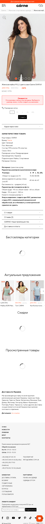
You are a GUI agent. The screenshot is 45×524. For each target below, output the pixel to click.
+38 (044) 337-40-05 (9, 457)
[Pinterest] (25, 518)
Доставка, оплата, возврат (9, 479)
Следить (22, 117)
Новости (6, 429)
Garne (3, 10)
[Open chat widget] (39, 518)
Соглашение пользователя (8, 493)
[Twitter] (19, 518)
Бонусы (5, 489)
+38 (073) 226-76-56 (8, 468)
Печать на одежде (30, 477)
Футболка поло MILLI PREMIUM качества (37, 306)
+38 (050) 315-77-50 (8, 462)
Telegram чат (28, 457)
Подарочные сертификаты (7, 484)
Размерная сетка (11, 108)
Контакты (6, 438)
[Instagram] (7, 518)
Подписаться (31, 510)
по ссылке (16, 413)
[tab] (22, 212)
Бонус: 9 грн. (7, 91)
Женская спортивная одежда (20, 10)
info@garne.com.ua (31, 460)
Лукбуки (5, 432)
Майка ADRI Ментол (7, 306)
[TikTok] (30, 518)
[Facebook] (2, 518)
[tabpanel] (22, 169)
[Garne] (22, 5)
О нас (4, 427)
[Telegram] (36, 518)
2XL (33, 112)
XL (28, 112)
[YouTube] (13, 518)
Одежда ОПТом (29, 480)
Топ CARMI (19, 306)
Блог (4, 435)
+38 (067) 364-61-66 (8, 460)
